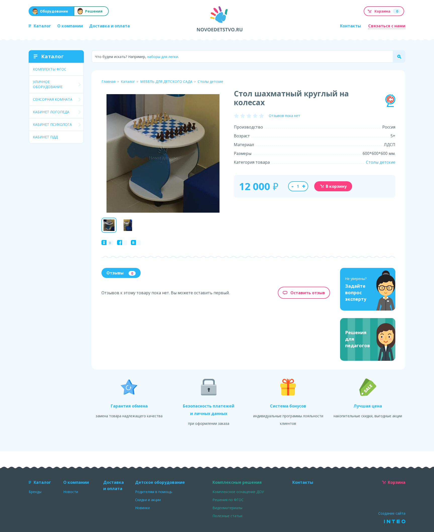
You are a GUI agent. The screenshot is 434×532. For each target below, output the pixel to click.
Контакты (350, 26)
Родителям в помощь (153, 491)
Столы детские (210, 81)
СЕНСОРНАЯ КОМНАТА (52, 99)
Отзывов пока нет (284, 115)
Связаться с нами (386, 26)
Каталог (42, 26)
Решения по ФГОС (228, 499)
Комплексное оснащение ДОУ (238, 491)
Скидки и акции (148, 499)
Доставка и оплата (109, 26)
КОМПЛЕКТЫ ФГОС (49, 69)
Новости (70, 491)
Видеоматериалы (227, 507)
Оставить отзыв (307, 292)
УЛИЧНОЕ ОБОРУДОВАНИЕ (48, 84)
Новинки (142, 507)
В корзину (336, 186)
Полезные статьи (227, 515)
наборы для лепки (162, 56)
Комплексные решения (237, 482)
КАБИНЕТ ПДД (45, 137)
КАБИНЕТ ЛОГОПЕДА (51, 111)
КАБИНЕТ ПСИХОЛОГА (52, 124)
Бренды (35, 491)
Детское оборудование (160, 482)
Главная (108, 81)
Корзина (396, 482)
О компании (70, 26)
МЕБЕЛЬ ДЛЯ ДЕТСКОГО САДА (166, 81)
